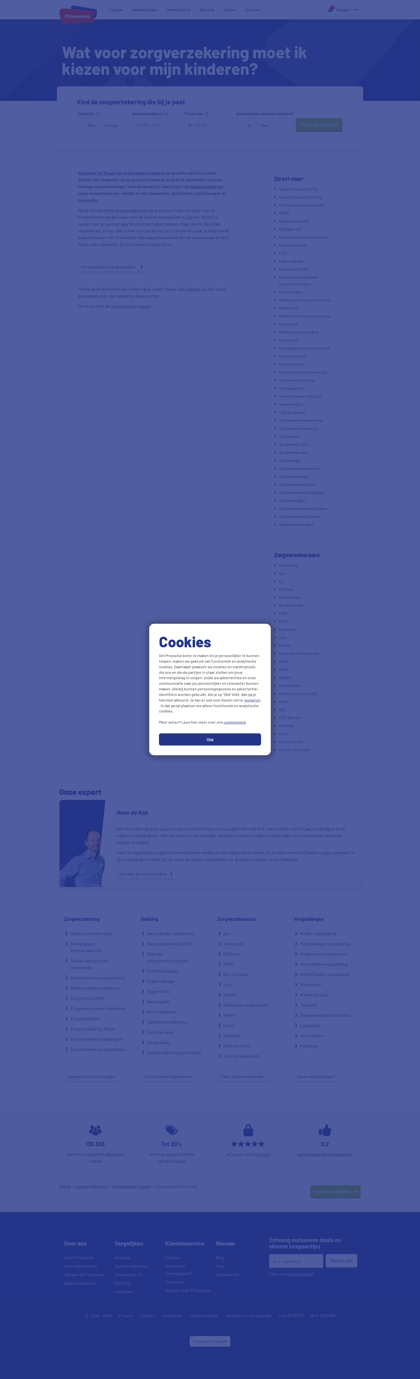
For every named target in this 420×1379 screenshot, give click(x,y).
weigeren (252, 700)
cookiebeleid (235, 722)
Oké (210, 739)
